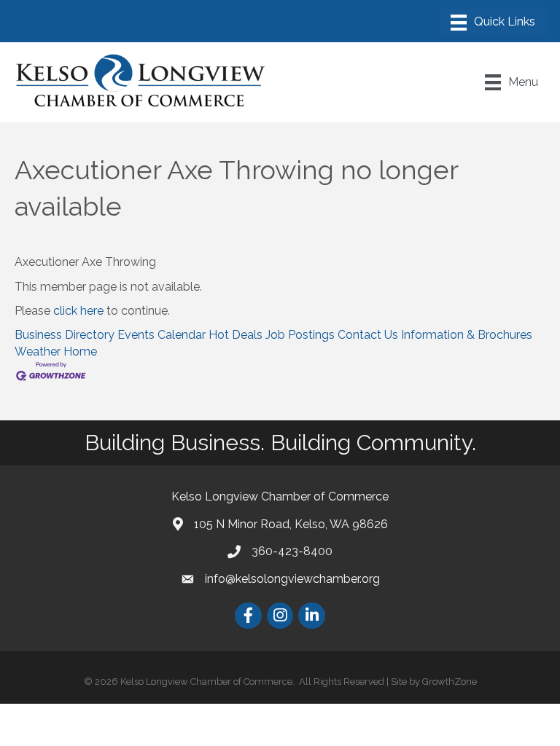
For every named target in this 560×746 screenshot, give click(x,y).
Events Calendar (161, 335)
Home (80, 351)
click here (78, 311)
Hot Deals (235, 335)
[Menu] (492, 22)
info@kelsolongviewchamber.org (292, 579)
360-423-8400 (292, 551)
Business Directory (64, 335)
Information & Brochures (466, 335)
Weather (38, 351)
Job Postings (300, 335)
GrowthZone (449, 681)
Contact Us (368, 335)
